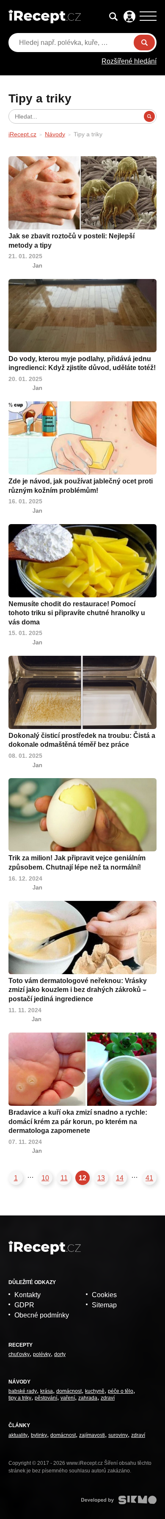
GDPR (24, 1305)
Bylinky (39, 1435)
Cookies (104, 1294)
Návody (55, 134)
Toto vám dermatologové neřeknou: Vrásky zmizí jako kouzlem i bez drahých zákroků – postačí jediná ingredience (77, 990)
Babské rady (22, 1391)
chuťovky (19, 1354)
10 (45, 1178)
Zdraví (108, 1398)
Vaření (67, 1398)
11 (64, 1178)
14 (120, 1178)
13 (101, 1178)
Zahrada (87, 1398)
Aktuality (18, 1435)
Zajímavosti (92, 1435)
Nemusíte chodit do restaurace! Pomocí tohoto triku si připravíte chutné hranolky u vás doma (76, 613)
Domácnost (69, 1391)
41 (149, 1178)
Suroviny (118, 1435)
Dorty (60, 1354)
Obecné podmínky (41, 1315)
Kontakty (27, 1294)
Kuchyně (94, 1391)
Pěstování (46, 1398)
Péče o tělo (120, 1391)
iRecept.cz (22, 134)
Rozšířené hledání (129, 61)
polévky (42, 1354)
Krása (46, 1391)
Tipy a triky (19, 1398)
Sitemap (104, 1305)
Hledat (144, 42)
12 (82, 1178)
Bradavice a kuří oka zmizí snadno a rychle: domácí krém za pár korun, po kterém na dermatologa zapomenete (77, 1121)
